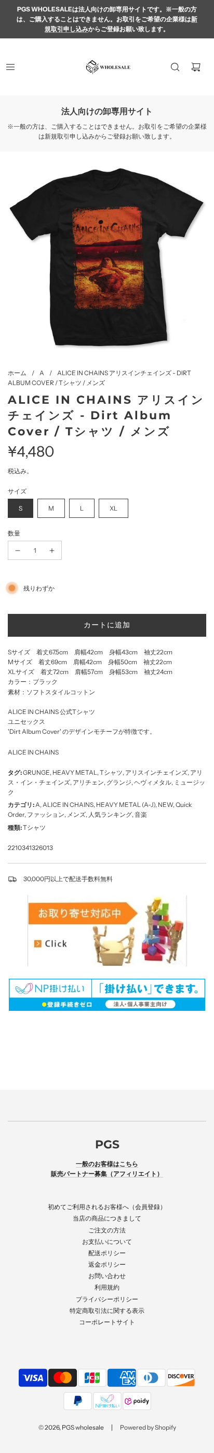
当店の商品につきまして (107, 1218)
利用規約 (107, 1287)
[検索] (175, 67)
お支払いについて (107, 1241)
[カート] (195, 67)
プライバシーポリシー (107, 1299)
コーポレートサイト (107, 1322)
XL (113, 508)
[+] (52, 550)
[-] (17, 550)
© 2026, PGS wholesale (71, 1427)
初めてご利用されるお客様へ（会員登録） (107, 1207)
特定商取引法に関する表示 (107, 1310)
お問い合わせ (107, 1276)
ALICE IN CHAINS (33, 752)
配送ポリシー (107, 1253)
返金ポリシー (107, 1264)
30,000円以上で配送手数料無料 (68, 879)
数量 (14, 533)
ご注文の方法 (107, 1230)
